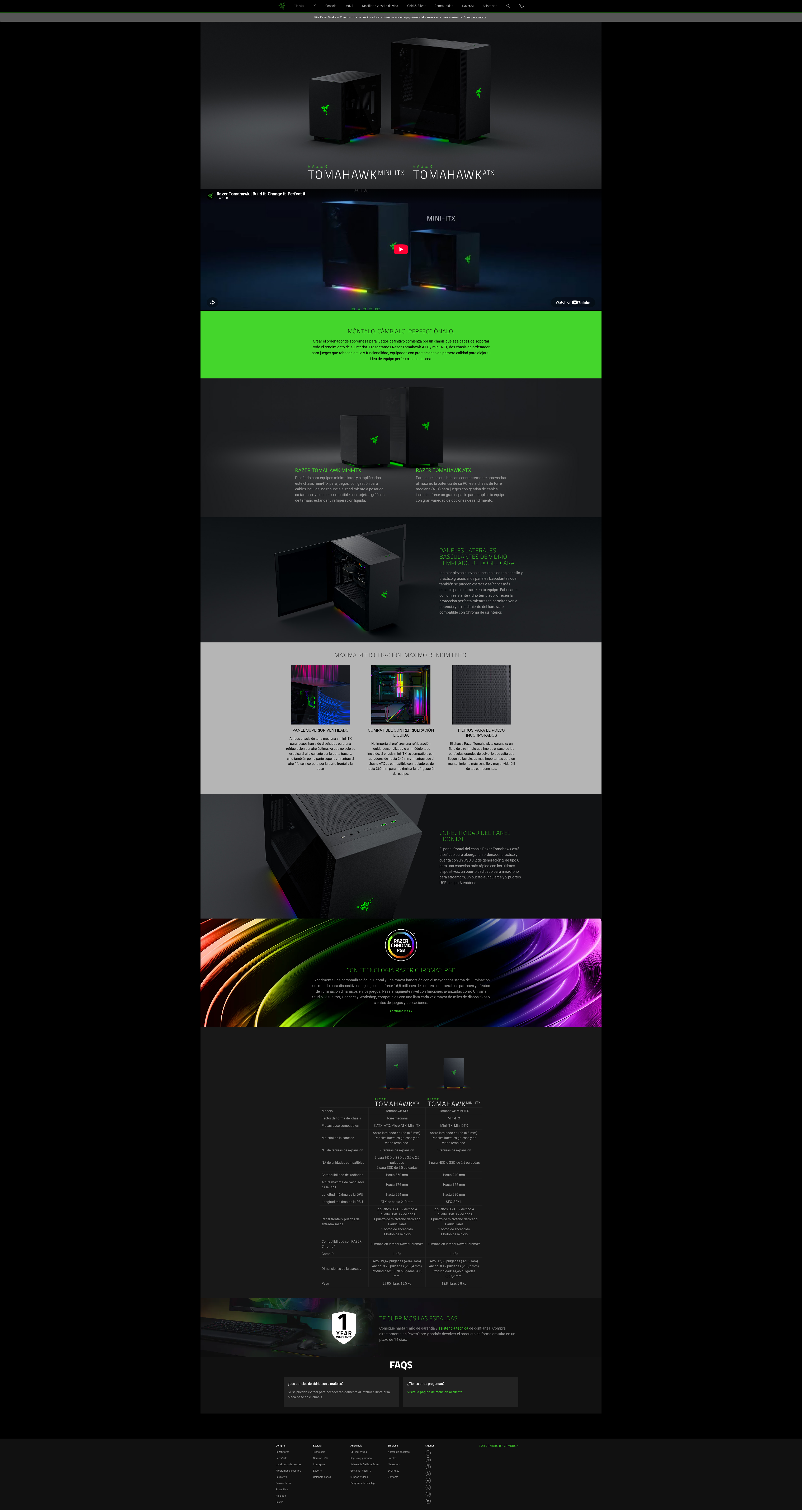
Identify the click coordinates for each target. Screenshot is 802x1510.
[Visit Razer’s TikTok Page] (428, 1487)
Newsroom (394, 1464)
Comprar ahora (475, 17)
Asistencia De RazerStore (364, 1464)
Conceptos (319, 1464)
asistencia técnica (453, 1328)
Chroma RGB (320, 1458)
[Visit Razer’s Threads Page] (428, 1467)
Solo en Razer (283, 1483)
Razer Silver (282, 1489)
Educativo (281, 1477)
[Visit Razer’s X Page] (428, 1474)
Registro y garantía (361, 1458)
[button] (521, 6)
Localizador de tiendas (288, 1464)
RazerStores (282, 1451)
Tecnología (319, 1451)
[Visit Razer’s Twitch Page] (428, 1494)
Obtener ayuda (358, 1451)
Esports (317, 1470)
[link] (281, 6)
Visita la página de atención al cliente (434, 1392)
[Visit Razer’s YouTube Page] (428, 1480)
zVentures (393, 1470)
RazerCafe (281, 1458)
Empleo (392, 1458)
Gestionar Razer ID (360, 1470)
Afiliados (281, 1495)
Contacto (393, 1477)
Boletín (279, 1502)
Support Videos (359, 1477)
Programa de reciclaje (362, 1483)
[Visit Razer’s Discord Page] (428, 1501)
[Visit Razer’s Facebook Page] (428, 1453)
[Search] (508, 6)
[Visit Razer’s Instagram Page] (428, 1460)
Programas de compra (288, 1470)
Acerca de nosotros (399, 1451)
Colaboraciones (322, 1477)
